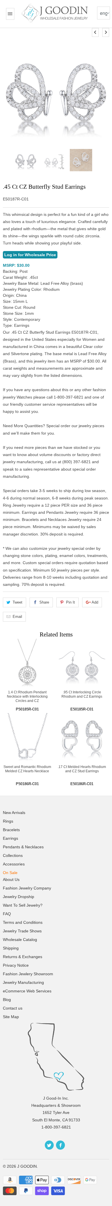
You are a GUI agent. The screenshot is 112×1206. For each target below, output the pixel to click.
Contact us (12, 1008)
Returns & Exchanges (22, 956)
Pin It (70, 602)
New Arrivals (14, 812)
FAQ (7, 914)
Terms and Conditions (23, 922)
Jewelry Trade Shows (22, 931)
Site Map (11, 1016)
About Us (11, 879)
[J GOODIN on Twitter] (49, 1145)
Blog (7, 999)
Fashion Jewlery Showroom (28, 974)
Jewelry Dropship (18, 896)
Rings (8, 821)
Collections (13, 855)
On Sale (10, 872)
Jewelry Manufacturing (23, 982)
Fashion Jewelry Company (27, 888)
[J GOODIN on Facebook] (60, 1145)
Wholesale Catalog (20, 939)
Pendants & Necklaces (23, 847)
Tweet (17, 602)
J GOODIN (27, 1166)
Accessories (14, 864)
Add (95, 602)
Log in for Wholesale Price (30, 254)
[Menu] (10, 14)
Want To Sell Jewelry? (23, 905)
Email (17, 616)
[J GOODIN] (55, 13)
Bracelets (11, 829)
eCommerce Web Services (27, 991)
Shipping (11, 948)
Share (44, 602)
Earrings (10, 838)
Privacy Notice (16, 965)
